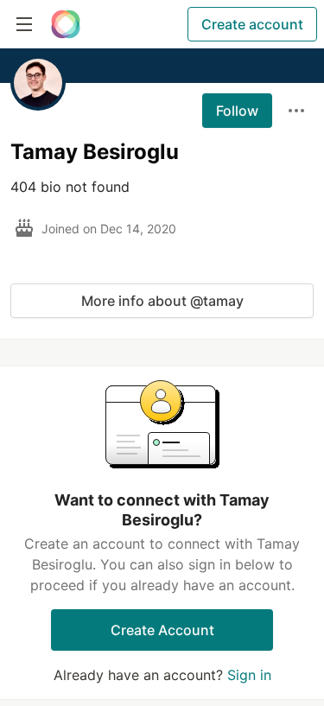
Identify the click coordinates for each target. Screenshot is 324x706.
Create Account (162, 630)
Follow (237, 110)
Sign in (249, 675)
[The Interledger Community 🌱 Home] (65, 24)
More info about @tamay (162, 300)
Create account (252, 24)
